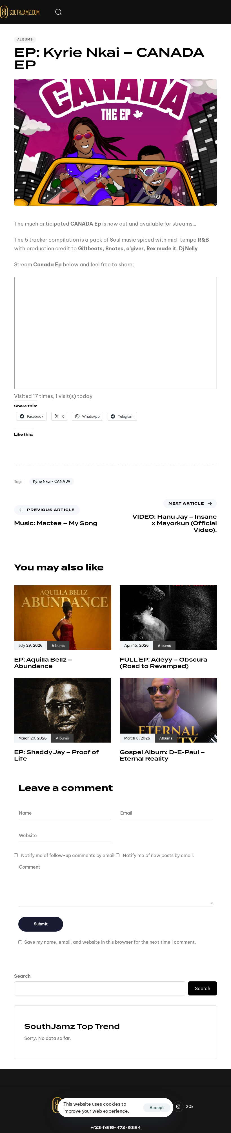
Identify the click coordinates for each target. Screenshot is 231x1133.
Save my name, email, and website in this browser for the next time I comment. (110, 942)
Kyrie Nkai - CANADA (51, 481)
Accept (157, 1107)
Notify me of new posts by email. (158, 855)
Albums (25, 39)
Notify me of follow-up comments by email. (68, 855)
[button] (58, 11)
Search (22, 976)
